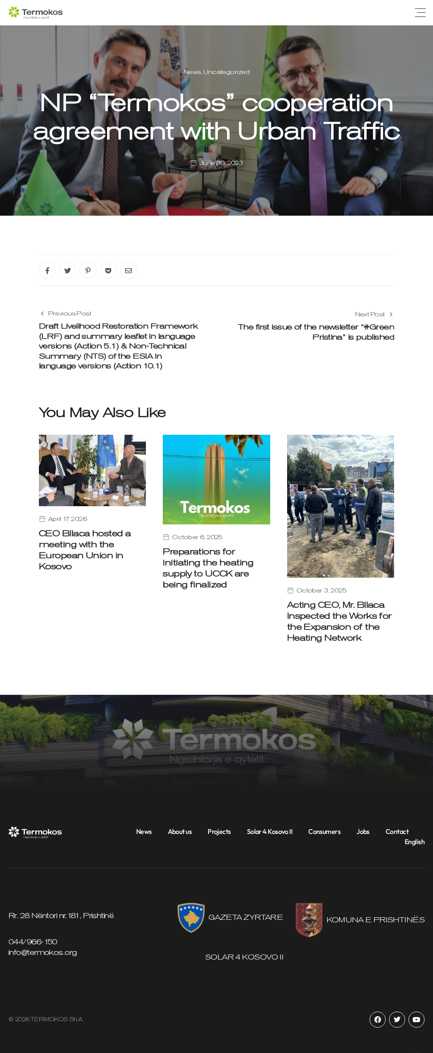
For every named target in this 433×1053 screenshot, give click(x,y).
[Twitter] (397, 1020)
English (415, 841)
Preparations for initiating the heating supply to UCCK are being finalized (208, 568)
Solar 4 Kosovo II (269, 831)
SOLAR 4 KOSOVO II (244, 957)
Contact (397, 831)
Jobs (363, 831)
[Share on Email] (128, 270)
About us (180, 831)
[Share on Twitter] (67, 270)
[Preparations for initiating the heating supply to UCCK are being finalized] (216, 478)
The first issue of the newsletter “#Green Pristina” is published (316, 331)
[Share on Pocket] (108, 270)
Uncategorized (226, 72)
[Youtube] (416, 1020)
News (192, 72)
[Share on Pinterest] (87, 270)
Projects (219, 831)
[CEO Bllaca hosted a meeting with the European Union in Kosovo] (92, 469)
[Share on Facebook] (47, 270)
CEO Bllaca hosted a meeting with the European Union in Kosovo (85, 550)
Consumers (324, 831)
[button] (420, 12)
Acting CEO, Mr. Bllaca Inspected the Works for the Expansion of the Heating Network (339, 621)
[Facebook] (378, 1020)
